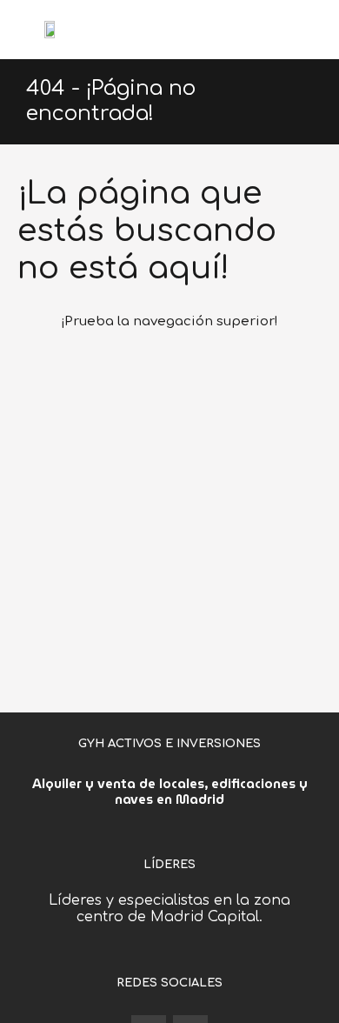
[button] (312, 29)
